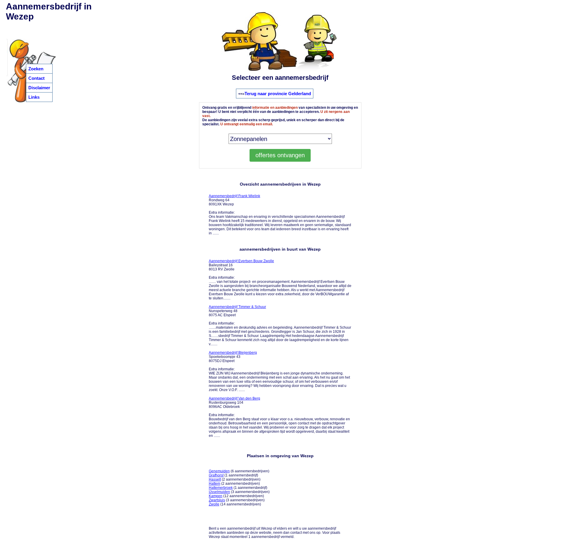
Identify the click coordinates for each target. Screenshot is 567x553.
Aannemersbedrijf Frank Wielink (234, 196)
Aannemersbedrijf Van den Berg (234, 398)
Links (34, 97)
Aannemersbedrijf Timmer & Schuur (237, 307)
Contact (36, 78)
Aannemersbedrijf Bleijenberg (233, 353)
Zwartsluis (217, 500)
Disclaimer (39, 87)
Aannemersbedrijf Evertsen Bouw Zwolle (241, 261)
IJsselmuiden (219, 492)
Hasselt (215, 479)
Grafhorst (216, 475)
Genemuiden (219, 471)
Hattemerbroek (221, 488)
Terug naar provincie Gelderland (278, 93)
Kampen (215, 496)
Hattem (214, 483)
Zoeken (35, 68)
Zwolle (214, 504)
